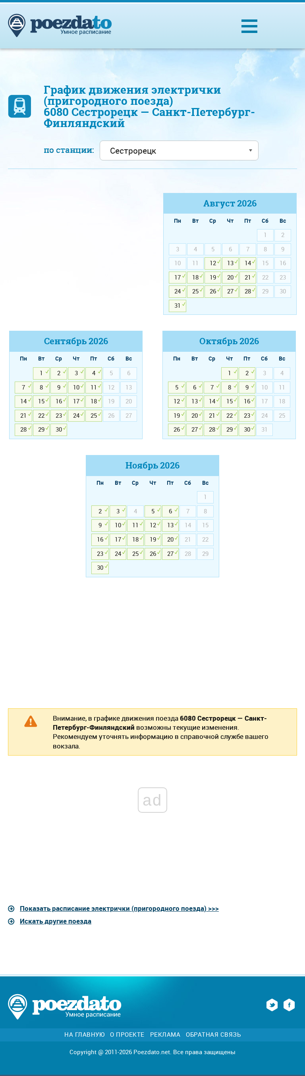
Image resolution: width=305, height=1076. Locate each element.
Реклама (165, 1034)
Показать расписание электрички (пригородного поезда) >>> (119, 908)
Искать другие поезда (55, 921)
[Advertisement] (75, 248)
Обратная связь (213, 1034)
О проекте (127, 1034)
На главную (84, 1034)
